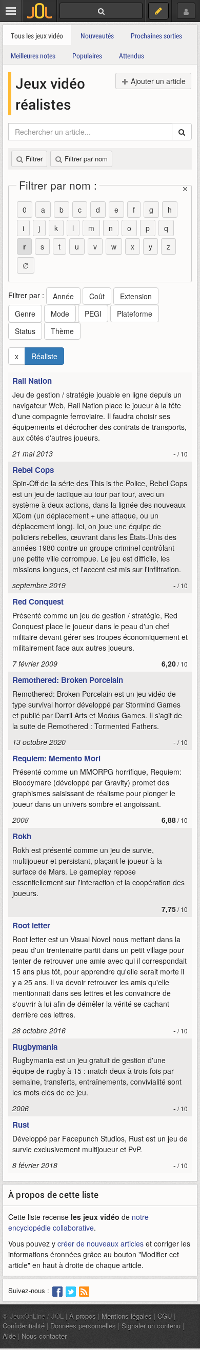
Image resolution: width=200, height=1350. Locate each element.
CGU (164, 1316)
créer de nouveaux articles (100, 1243)
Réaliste (44, 356)
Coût (97, 296)
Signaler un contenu (151, 1326)
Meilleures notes (33, 55)
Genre (25, 313)
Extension (136, 296)
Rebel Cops (33, 469)
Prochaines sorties (156, 35)
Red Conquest (38, 601)
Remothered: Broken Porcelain (67, 680)
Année (63, 296)
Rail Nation (32, 380)
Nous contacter (44, 1336)
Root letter (31, 925)
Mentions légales (127, 1316)
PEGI (93, 313)
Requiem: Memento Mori (56, 758)
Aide (9, 1336)
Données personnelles (83, 1326)
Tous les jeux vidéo (37, 35)
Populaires (87, 55)
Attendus (131, 55)
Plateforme (134, 313)
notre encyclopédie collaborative (78, 1222)
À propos (82, 1316)
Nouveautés (97, 35)
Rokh (21, 836)
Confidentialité (24, 1326)
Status (25, 331)
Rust (20, 1124)
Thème (62, 331)
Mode (60, 313)
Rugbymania (34, 1046)
